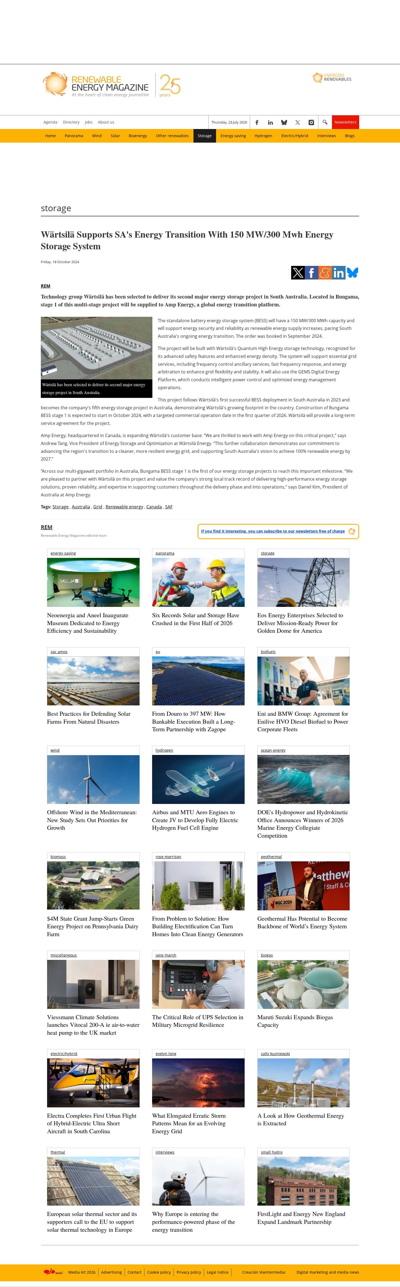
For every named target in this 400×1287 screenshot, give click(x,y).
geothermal (271, 856)
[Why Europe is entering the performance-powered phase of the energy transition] (198, 1189)
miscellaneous (64, 955)
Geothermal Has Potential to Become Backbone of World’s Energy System (302, 922)
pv (158, 651)
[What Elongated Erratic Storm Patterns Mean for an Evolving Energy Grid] (198, 1085)
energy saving (63, 553)
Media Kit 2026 (82, 1272)
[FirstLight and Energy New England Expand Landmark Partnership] (303, 1193)
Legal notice (218, 1272)
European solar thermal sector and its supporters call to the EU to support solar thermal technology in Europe (92, 1221)
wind (55, 750)
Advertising (111, 1272)
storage (268, 553)
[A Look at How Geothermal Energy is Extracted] (303, 1093)
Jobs (89, 122)
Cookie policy (159, 1272)
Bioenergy (138, 135)
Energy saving (233, 135)
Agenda (50, 122)
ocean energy (273, 750)
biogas (267, 955)
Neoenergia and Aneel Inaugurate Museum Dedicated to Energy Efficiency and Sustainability (87, 622)
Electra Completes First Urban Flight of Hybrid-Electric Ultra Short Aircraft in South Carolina (91, 1123)
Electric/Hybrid (294, 135)
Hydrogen (263, 135)
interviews (165, 1152)
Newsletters (345, 122)
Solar (115, 135)
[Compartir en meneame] (325, 272)
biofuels (268, 651)
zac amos (59, 651)
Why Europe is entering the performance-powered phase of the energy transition (193, 1221)
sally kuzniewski (275, 1053)
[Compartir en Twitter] (298, 272)
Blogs (350, 135)
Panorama (74, 135)
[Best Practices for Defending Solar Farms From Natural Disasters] (93, 688)
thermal (58, 1152)
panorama (165, 553)
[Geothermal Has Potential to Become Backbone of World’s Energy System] (303, 893)
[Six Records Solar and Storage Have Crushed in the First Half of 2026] (198, 589)
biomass (58, 856)
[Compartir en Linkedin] (339, 272)
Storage (205, 135)
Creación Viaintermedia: (264, 1272)
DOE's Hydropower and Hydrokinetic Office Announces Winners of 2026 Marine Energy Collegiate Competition (302, 823)
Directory (71, 122)
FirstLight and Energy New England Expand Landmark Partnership (301, 1217)
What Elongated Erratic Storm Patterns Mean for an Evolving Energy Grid (189, 1123)
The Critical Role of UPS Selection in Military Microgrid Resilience (197, 1021)
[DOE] (303, 787)
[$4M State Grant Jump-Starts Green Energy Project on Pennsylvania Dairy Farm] (93, 886)
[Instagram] (311, 122)
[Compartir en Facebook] (311, 272)
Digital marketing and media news (328, 1272)
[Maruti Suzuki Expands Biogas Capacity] (303, 995)
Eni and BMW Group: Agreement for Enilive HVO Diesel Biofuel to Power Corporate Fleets (302, 721)
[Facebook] (257, 122)
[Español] (332, 77)
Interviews (326, 135)
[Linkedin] (270, 122)
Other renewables (172, 135)
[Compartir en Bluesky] (352, 272)
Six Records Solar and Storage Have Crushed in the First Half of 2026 (195, 619)
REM (45, 286)
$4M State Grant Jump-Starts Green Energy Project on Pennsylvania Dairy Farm (93, 926)
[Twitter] (297, 122)
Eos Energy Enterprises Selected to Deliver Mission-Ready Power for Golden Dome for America (300, 622)
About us (106, 122)
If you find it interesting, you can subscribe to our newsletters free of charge (273, 531)
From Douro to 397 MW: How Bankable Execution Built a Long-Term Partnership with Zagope (193, 721)
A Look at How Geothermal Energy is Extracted (300, 1119)
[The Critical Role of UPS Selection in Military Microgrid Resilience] (198, 992)
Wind (97, 135)
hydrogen (164, 750)
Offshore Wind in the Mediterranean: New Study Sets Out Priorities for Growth (92, 819)
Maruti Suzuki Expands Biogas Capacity (295, 1021)
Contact (134, 1272)
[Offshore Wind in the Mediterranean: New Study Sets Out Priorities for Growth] (93, 791)
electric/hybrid (64, 1053)
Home (50, 135)
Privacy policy (189, 1272)
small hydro (271, 1152)
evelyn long (166, 1053)
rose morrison (168, 856)
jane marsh (166, 955)
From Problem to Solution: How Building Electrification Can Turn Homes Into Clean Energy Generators (197, 926)
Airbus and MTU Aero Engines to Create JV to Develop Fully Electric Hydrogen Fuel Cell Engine (195, 819)
